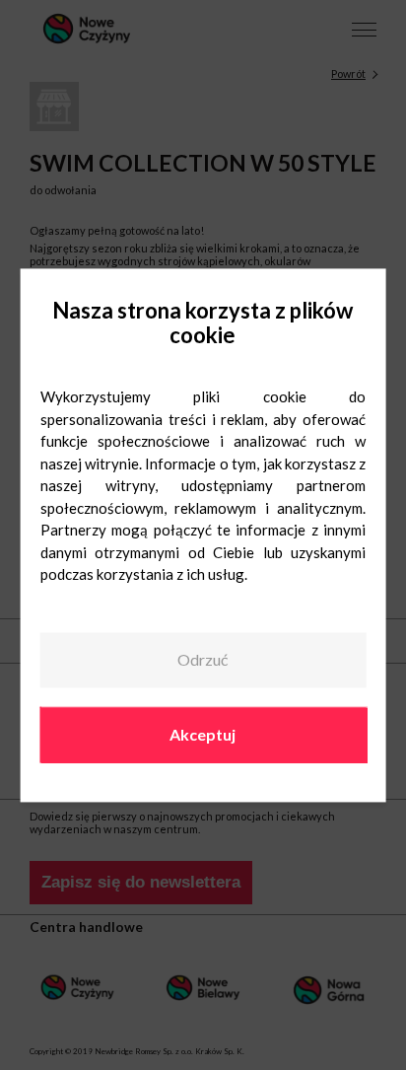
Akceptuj (202, 734)
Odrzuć (202, 660)
